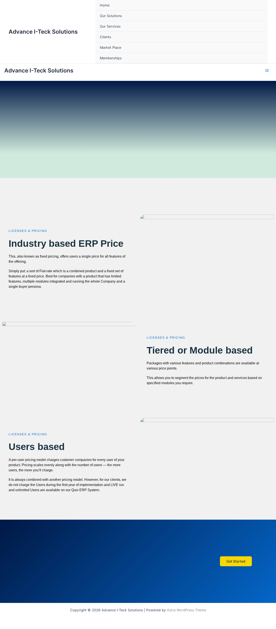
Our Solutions (111, 16)
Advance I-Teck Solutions (43, 31)
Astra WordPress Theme (186, 610)
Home (105, 5)
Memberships (111, 58)
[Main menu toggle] (267, 70)
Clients (105, 37)
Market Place (110, 47)
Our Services (110, 26)
